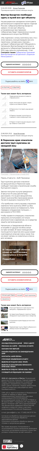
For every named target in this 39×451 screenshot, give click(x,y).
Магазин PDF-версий (10, 349)
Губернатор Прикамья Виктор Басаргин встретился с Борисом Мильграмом (18, 55)
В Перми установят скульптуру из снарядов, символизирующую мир (20, 116)
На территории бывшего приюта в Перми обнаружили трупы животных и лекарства (23, 315)
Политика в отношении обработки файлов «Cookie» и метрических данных (17, 422)
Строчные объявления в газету (15, 359)
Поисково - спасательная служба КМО (15, 174)
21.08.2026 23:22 (6, 133)
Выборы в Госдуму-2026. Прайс (15, 362)
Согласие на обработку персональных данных (19, 416)
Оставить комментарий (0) (19, 280)
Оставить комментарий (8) (19, 72)
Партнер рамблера (19, 441)
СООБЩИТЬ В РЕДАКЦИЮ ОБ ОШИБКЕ (17, 372)
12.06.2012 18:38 (6, 8)
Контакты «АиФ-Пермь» (12, 356)
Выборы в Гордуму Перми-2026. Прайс (18, 369)
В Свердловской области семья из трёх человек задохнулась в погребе (16, 252)
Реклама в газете (26, 346)
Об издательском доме (12, 343)
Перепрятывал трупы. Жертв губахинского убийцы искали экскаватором (23, 327)
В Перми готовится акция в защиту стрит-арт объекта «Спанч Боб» (23, 122)
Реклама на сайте (9, 346)
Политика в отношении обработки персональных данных (14, 418)
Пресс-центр (29, 343)
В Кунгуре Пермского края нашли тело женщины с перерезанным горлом (22, 308)
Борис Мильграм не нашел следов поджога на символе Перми (20, 103)
